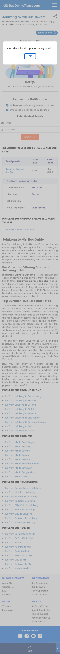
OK (30, 56)
